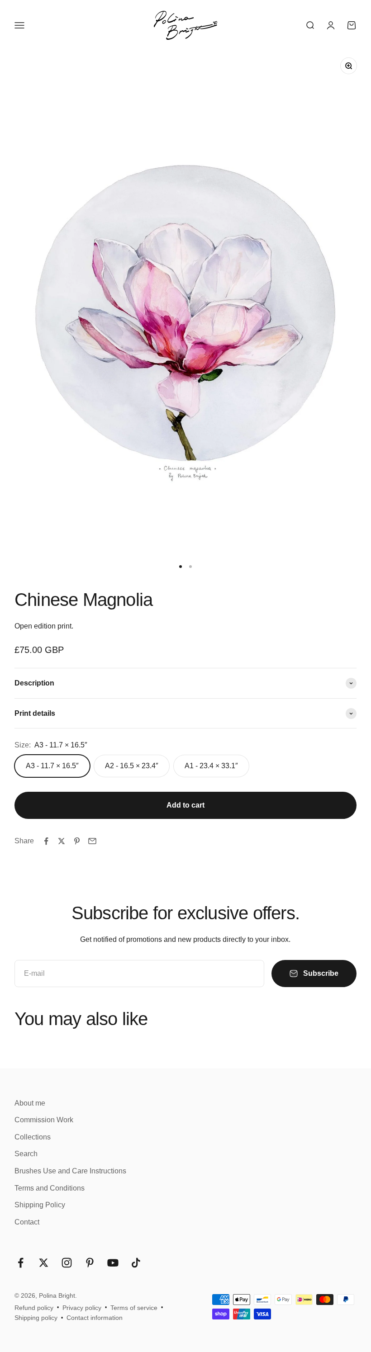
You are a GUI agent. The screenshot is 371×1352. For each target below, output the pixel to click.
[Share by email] (92, 841)
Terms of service (133, 1307)
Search (26, 1154)
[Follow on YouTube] (113, 1263)
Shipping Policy (39, 1205)
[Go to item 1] (180, 566)
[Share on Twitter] (61, 841)
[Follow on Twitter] (44, 1263)
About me (29, 1103)
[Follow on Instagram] (67, 1263)
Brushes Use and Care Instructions (70, 1171)
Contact (26, 1222)
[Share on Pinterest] (77, 841)
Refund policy (33, 1307)
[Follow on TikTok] (136, 1263)
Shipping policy (35, 1317)
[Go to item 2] (190, 566)
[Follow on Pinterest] (90, 1263)
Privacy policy (81, 1307)
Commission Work (43, 1120)
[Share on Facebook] (46, 841)
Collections (32, 1137)
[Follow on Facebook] (20, 1263)
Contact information (95, 1317)
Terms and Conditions (49, 1188)
